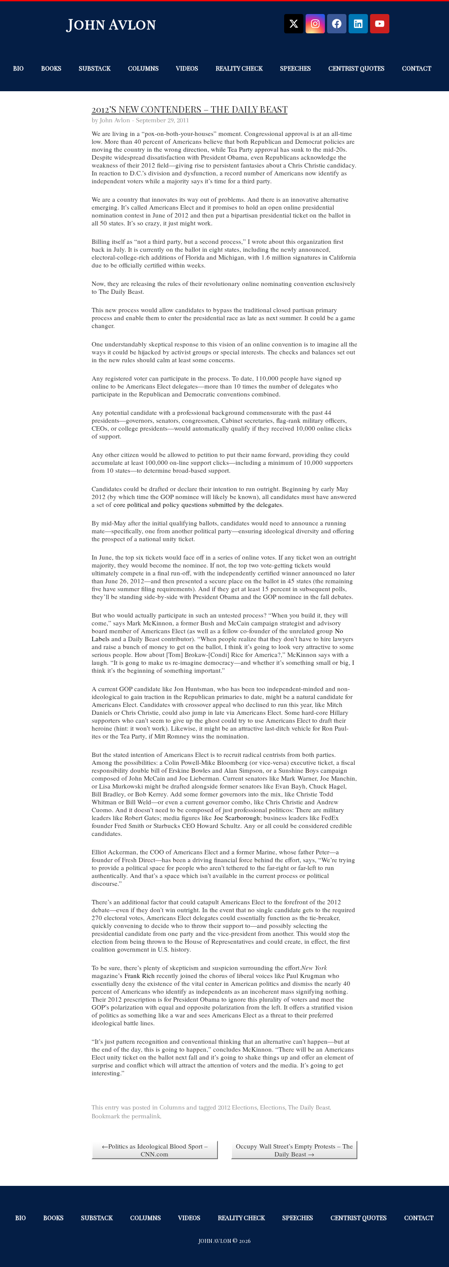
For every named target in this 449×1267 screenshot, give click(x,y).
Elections (272, 1107)
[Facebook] (336, 23)
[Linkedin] (358, 23)
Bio (18, 68)
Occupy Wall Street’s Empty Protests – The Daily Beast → (294, 1150)
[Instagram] (315, 23)
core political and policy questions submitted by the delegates (198, 504)
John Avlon (112, 23)
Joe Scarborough (237, 817)
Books (51, 68)
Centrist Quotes (356, 68)
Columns (143, 68)
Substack (94, 68)
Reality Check (239, 68)
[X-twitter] (293, 23)
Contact (416, 68)
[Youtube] (379, 23)
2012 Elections (237, 1107)
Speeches (295, 68)
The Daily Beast (309, 1107)
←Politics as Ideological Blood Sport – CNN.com (155, 1150)
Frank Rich (140, 975)
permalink (146, 1116)
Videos (187, 68)
